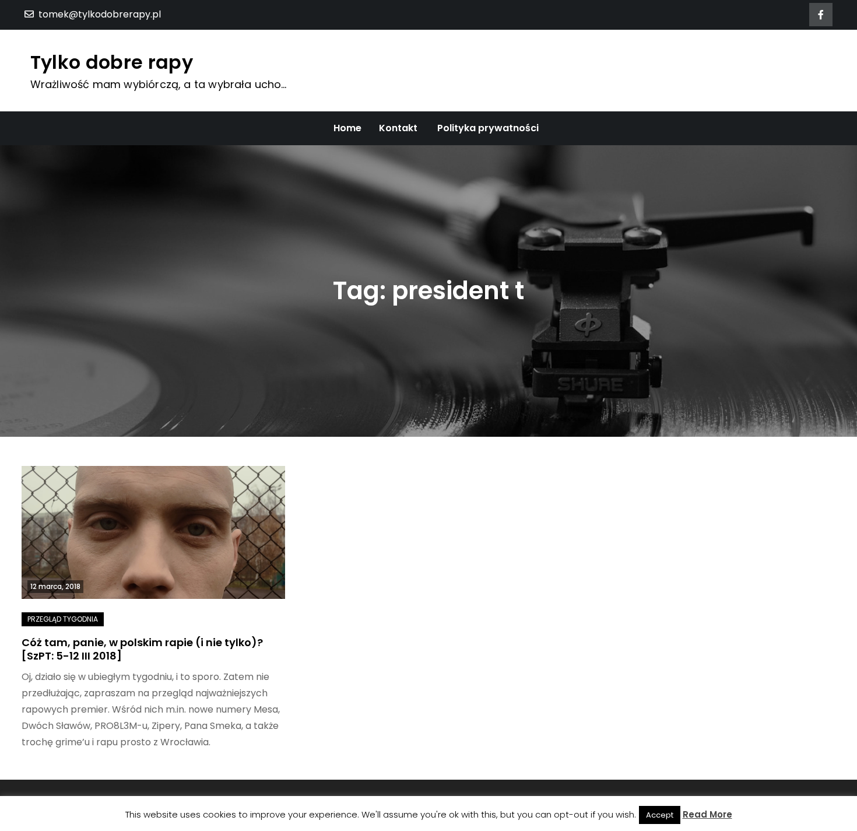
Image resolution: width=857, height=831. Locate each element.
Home (347, 128)
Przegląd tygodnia (62, 619)
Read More (707, 814)
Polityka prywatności (488, 128)
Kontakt (398, 128)
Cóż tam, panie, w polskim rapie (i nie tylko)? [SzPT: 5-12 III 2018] (142, 649)
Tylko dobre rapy (111, 62)
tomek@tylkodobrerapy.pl (99, 14)
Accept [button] (659, 815)
